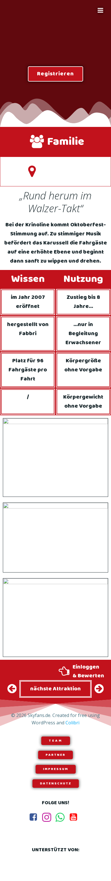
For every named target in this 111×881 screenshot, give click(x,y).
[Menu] (100, 10)
